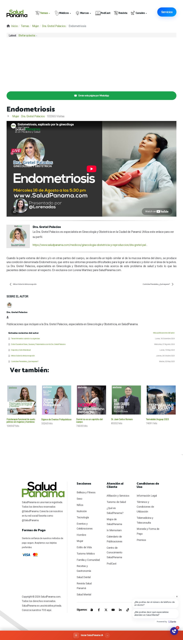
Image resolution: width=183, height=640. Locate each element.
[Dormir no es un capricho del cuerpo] (91, 400)
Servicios (167, 12)
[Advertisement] (92, 63)
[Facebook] (99, 610)
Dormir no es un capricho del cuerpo (89, 420)
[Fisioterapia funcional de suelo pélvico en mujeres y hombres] (22, 400)
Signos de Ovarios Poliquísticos (56, 419)
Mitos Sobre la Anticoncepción (25, 284)
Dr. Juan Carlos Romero (122, 419)
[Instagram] (91, 610)
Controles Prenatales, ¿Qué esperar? (156, 284)
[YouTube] (113, 610)
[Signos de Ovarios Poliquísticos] (56, 400)
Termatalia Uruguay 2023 (157, 419)
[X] (106, 610)
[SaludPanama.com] (18, 13)
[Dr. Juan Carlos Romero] (126, 400)
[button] (43, 13)
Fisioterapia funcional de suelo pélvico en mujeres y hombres (21, 420)
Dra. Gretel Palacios (33, 116)
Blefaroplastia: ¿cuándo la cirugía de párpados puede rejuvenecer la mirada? (63, 35)
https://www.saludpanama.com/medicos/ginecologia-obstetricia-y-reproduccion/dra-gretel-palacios (92, 245)
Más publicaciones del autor (164, 333)
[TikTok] (127, 610)
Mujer (15, 116)
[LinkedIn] (120, 610)
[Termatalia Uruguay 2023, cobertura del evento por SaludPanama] (161, 400)
